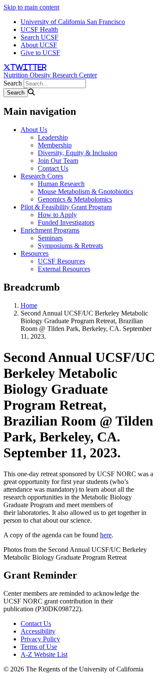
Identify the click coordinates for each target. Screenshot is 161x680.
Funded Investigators (66, 222)
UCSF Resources (61, 261)
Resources (35, 253)
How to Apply (57, 214)
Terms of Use (39, 646)
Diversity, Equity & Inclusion (77, 152)
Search (12, 83)
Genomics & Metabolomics (75, 199)
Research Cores (42, 176)
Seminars (50, 238)
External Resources (64, 269)
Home (29, 305)
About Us (34, 129)
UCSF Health (39, 29)
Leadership (53, 137)
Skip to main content (31, 7)
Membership (55, 145)
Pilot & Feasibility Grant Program (66, 207)
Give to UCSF (40, 52)
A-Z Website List (44, 654)
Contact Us (53, 168)
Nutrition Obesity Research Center (50, 75)
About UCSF (39, 45)
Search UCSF (39, 37)
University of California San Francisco (73, 21)
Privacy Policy (40, 639)
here (106, 535)
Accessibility (38, 631)
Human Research (61, 183)
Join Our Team (58, 160)
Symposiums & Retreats (70, 245)
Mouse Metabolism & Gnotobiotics (85, 191)
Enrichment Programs (50, 230)
